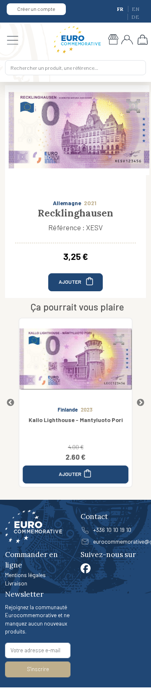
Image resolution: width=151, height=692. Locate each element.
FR (121, 9)
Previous (10, 403)
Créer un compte (36, 9)
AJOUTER (70, 282)
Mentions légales (25, 574)
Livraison (16, 583)
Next (140, 403)
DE (135, 17)
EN (135, 9)
